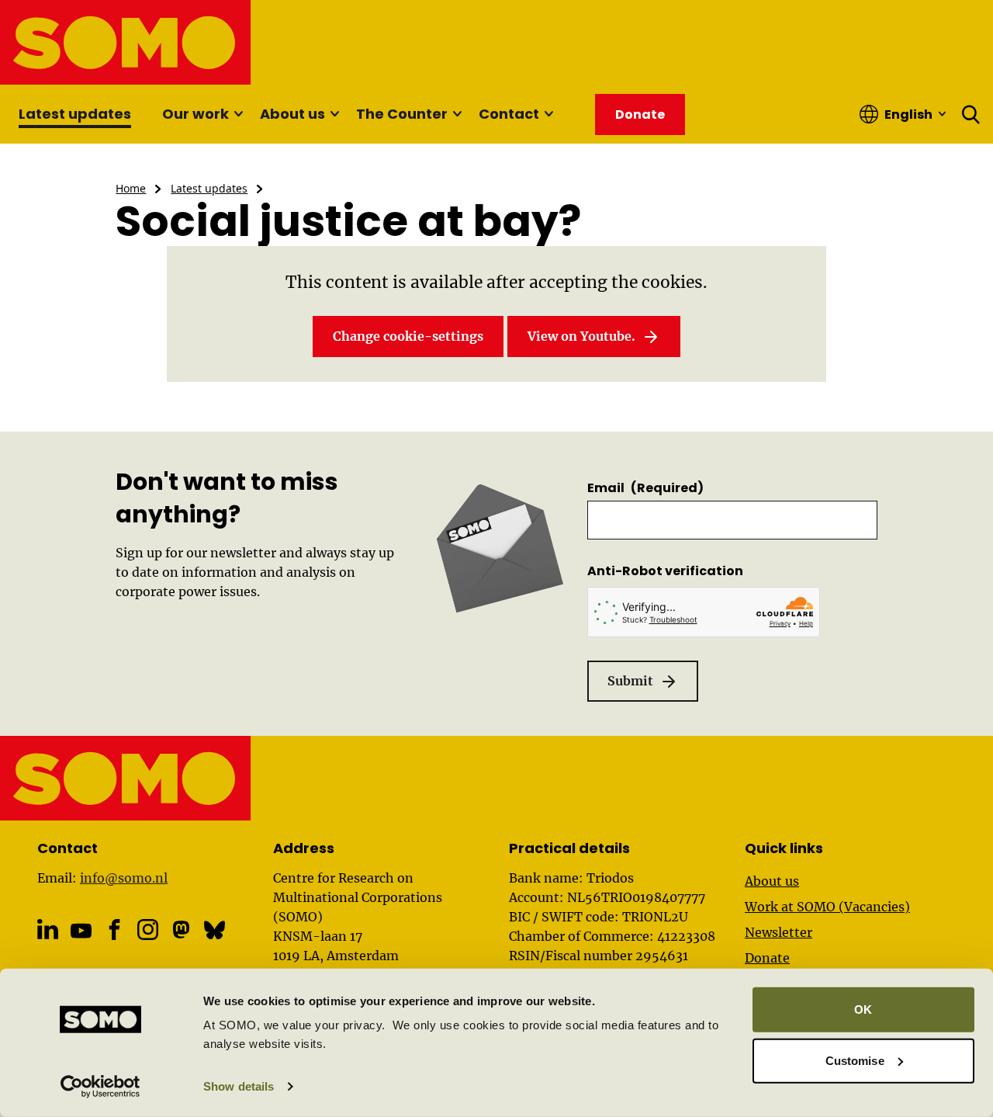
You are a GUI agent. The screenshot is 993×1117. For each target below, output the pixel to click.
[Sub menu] (238, 114)
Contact (509, 113)
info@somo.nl (124, 878)
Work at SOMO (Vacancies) (827, 906)
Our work (195, 113)
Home (131, 188)
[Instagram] (147, 929)
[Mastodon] (181, 929)
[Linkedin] (47, 929)
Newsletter (778, 932)
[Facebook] (114, 929)
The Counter (402, 113)
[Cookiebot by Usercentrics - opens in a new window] (100, 1086)
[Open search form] (971, 114)
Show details (238, 1086)
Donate (767, 958)
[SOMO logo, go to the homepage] (126, 42)
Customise (854, 1060)
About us (292, 113)
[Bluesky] (214, 929)
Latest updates (75, 113)
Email (645, 488)
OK (863, 1009)
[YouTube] (81, 931)
